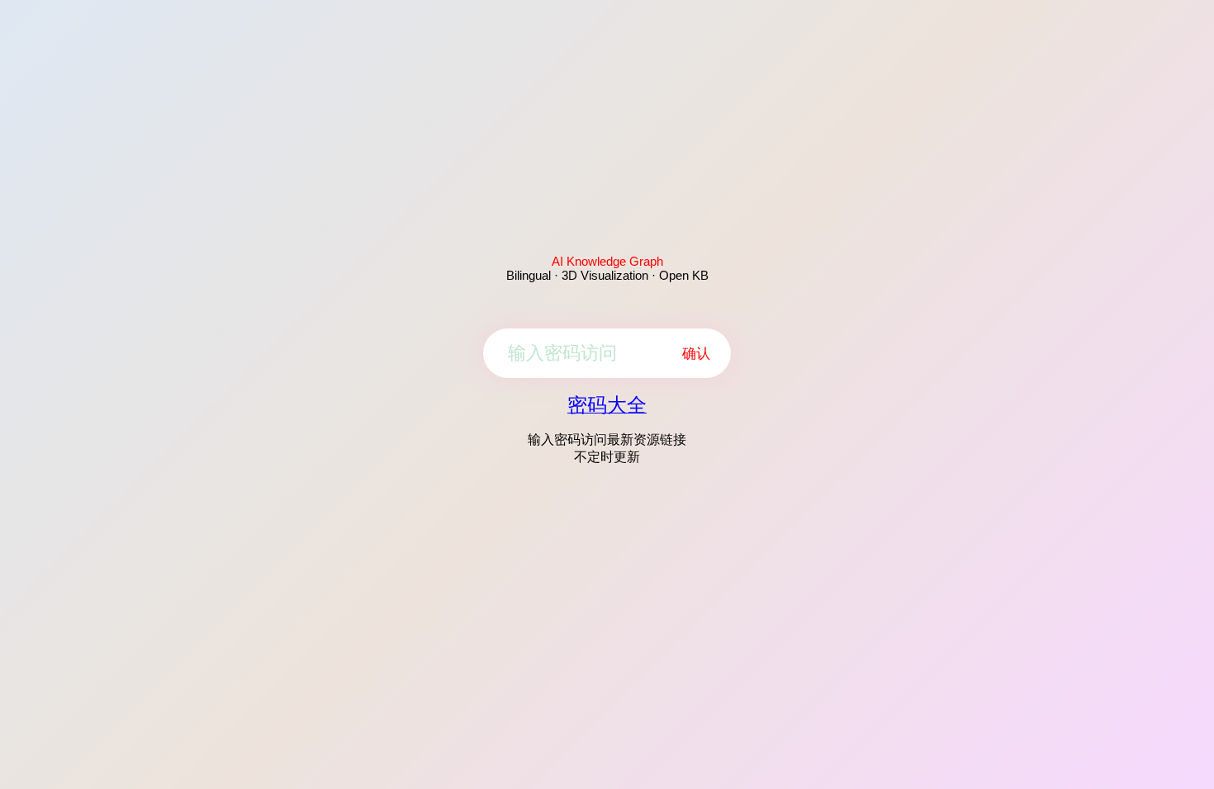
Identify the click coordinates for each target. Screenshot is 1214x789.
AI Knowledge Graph (607, 261)
